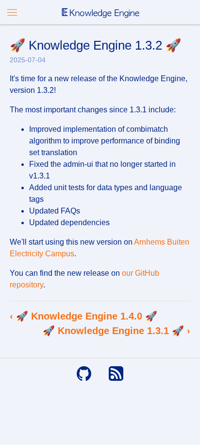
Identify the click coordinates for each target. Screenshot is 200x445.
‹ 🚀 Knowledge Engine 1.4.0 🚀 (83, 316)
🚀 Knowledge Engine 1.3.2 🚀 (95, 45)
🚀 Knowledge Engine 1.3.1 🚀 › (116, 330)
